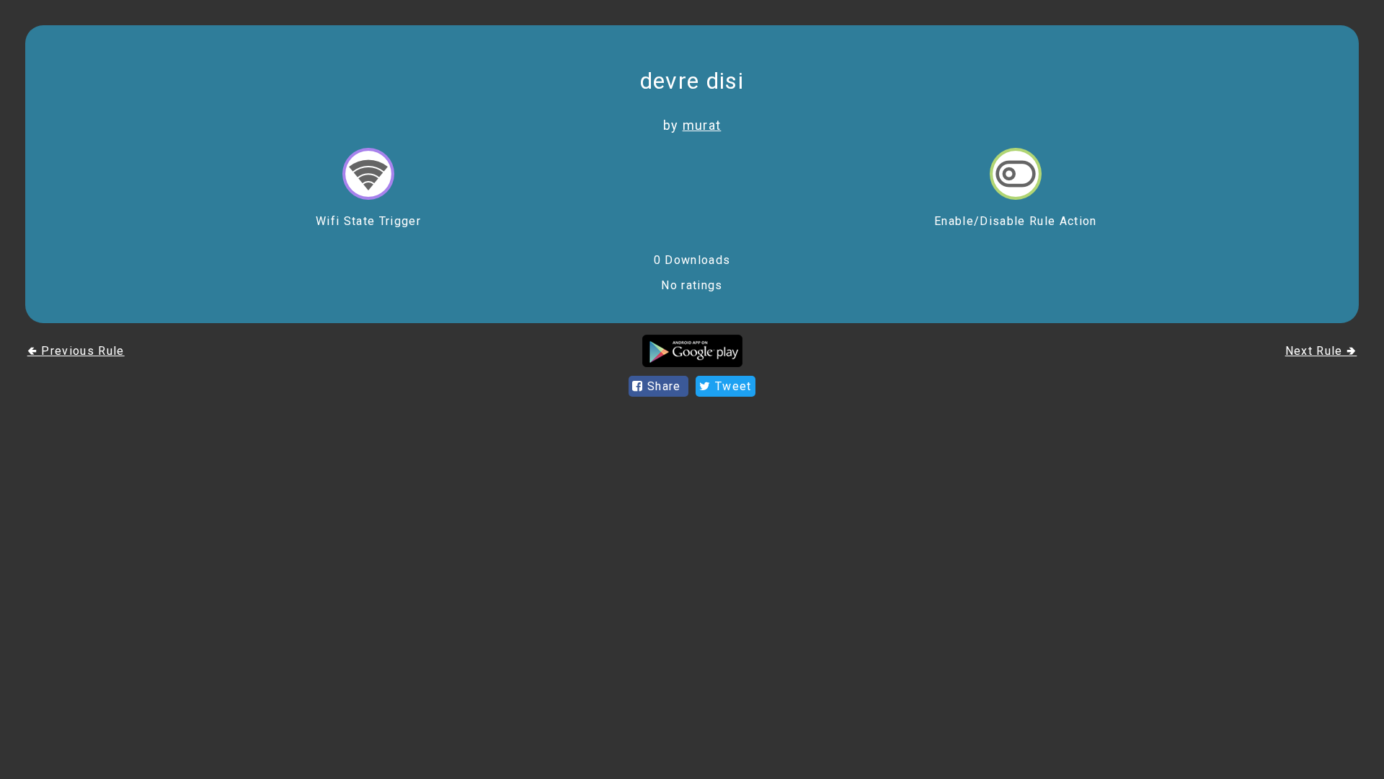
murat (702, 125)
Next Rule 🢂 (1321, 351)
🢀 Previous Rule (76, 351)
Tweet (731, 386)
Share (664, 386)
